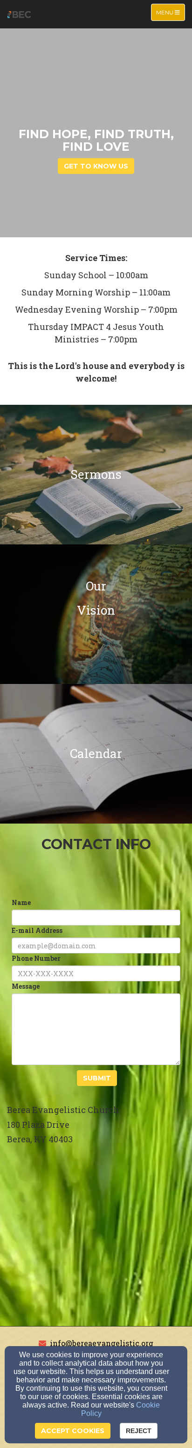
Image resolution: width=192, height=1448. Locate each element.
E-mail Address (37, 930)
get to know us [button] (96, 165)
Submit (97, 1078)
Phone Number (36, 958)
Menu (170, 12)
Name (21, 902)
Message (26, 986)
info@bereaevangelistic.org (101, 1343)
